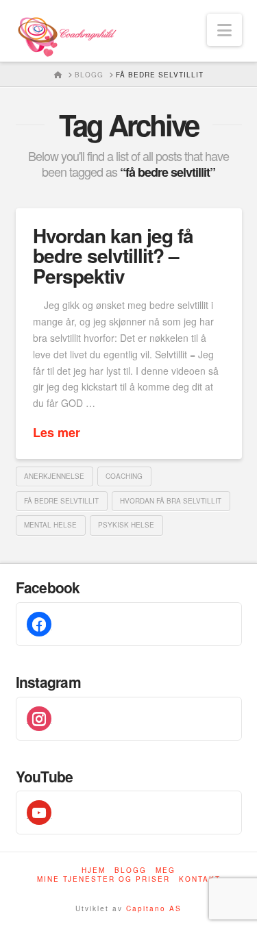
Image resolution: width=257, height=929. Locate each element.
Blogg (130, 870)
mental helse (50, 525)
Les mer (56, 432)
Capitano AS (154, 908)
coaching (124, 476)
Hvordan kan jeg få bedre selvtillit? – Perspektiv (113, 255)
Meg (165, 870)
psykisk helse (126, 525)
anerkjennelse (54, 476)
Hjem (94, 870)
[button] (224, 30)
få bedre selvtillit (61, 501)
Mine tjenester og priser (103, 879)
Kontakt (200, 879)
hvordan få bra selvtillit (170, 501)
